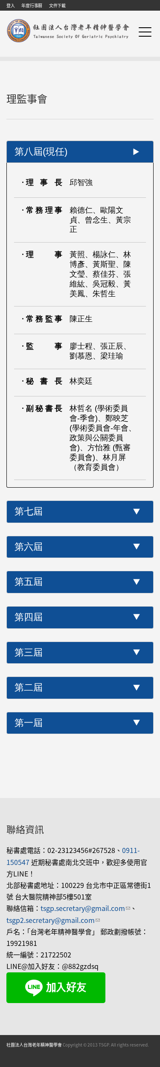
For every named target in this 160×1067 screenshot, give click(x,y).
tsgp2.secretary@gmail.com (53, 920)
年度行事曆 (31, 5)
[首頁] (68, 20)
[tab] (80, 152)
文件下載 (57, 5)
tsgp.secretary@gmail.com (85, 908)
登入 (10, 5)
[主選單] (145, 31)
